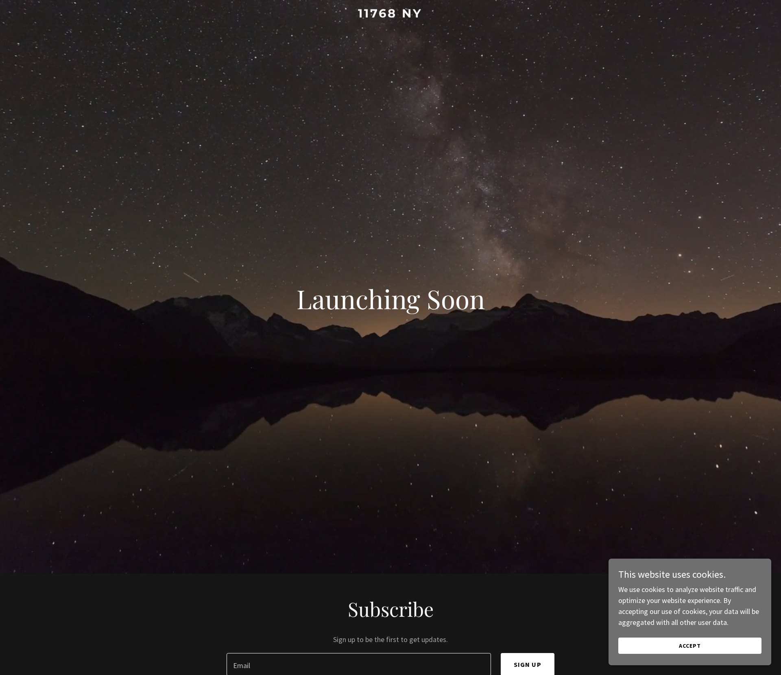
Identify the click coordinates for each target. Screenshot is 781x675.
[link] (390, 15)
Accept (690, 645)
